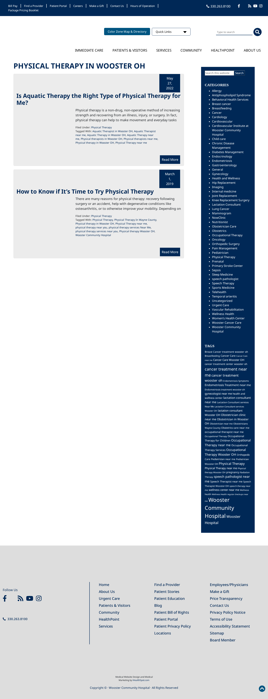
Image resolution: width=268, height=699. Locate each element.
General (217, 170)
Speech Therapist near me (226, 481)
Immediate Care (89, 50)
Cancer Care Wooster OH (228, 360)
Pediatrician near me (223, 459)
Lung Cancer (220, 209)
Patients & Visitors (129, 50)
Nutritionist (220, 222)
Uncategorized (222, 301)
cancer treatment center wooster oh (226, 364)
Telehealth (219, 292)
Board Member (222, 640)
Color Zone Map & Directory (127, 32)
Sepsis (216, 270)
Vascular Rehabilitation (228, 309)
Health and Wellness (226, 178)
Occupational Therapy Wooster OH (225, 452)
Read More (170, 159)
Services (163, 50)
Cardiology (219, 117)
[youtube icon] (30, 598)
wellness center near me (224, 490)
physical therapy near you (91, 227)
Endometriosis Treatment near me (228, 385)
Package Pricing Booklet (23, 10)
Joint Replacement (224, 196)
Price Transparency (226, 598)
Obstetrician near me (221, 423)
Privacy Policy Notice (227, 612)
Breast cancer (221, 104)
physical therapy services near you (96, 231)
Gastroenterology (224, 165)
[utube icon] (255, 6)
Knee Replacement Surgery (230, 200)
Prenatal (218, 261)
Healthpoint (223, 50)
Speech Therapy (223, 283)
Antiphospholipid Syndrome (231, 95)
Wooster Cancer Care (226, 323)
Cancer (217, 113)
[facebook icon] (239, 6)
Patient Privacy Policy (172, 626)
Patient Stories (166, 591)
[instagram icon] (261, 6)
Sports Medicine (223, 288)
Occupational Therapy (227, 235)
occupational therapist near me (224, 432)
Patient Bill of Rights (171, 612)
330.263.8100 (220, 6)
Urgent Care (220, 305)
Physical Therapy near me (131, 142)
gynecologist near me (218, 393)
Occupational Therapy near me (228, 442)
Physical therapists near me (141, 139)
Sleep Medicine (222, 274)
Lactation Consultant (226, 205)
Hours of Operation (142, 6)
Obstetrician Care (224, 226)
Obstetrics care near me (235, 427)
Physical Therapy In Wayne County (135, 219)
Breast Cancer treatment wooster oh (226, 351)
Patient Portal (58, 6)
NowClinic (219, 218)
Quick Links (164, 32)
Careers (78, 6)
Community (191, 50)
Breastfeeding (222, 108)
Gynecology (220, 174)
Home (104, 584)
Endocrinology (222, 156)
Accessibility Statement (230, 626)
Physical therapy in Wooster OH (94, 142)
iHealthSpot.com (141, 680)
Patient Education (169, 598)
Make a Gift (96, 6)
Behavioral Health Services (230, 100)
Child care (219, 139)
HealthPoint (109, 619)
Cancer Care (228, 355)
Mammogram (221, 213)
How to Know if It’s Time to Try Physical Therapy (85, 191)
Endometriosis (222, 161)
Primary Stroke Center (227, 266)
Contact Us (117, 6)
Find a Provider (33, 6)
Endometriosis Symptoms (236, 380)
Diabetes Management (228, 152)
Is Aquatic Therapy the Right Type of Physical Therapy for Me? (98, 99)
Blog (158, 605)
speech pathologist (225, 279)
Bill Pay (13, 6)
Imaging (218, 187)
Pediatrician (220, 253)
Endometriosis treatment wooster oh (225, 389)
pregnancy (232, 472)
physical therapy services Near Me (130, 227)
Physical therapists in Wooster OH (101, 139)
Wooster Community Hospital (93, 235)
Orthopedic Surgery (226, 244)
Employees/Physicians (229, 584)
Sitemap (217, 633)
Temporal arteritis (224, 296)
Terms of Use (221, 619)
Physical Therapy (101, 127)
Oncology (218, 239)
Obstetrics (219, 231)
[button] (262, 689)
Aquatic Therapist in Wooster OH (112, 131)
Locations (162, 633)
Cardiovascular (222, 121)
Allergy (217, 91)
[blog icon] (250, 6)
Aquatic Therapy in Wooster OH (106, 135)
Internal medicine (224, 191)
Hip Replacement (224, 183)
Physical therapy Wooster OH (137, 231)
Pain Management (224, 248)
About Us (252, 50)
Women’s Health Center (228, 318)
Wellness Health (223, 314)
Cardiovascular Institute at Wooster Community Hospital (230, 130)
